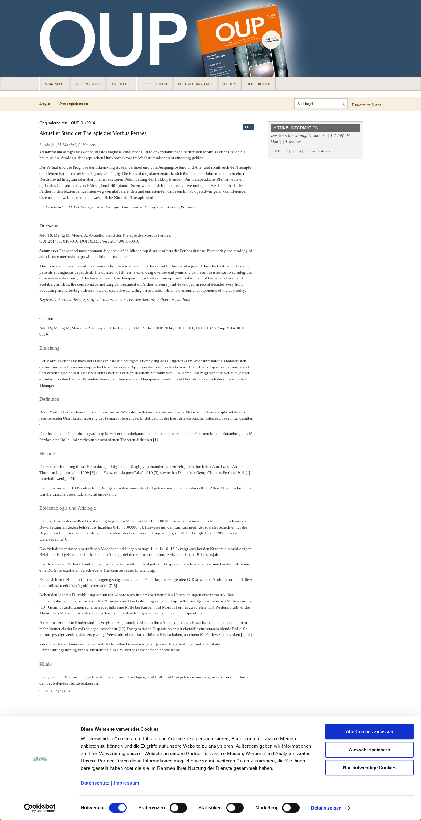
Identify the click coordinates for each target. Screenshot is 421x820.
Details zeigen (326, 807)
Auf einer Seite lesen (318, 151)
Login (44, 103)
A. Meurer (293, 141)
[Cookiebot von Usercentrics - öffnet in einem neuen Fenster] (40, 808)
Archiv (229, 84)
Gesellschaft (155, 84)
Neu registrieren (73, 103)
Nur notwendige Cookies (369, 767)
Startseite (55, 84)
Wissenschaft (88, 84)
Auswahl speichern (369, 749)
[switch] (178, 808)
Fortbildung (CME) (195, 84)
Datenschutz (95, 783)
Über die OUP (258, 84)
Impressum (126, 783)
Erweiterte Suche (367, 104)
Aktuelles (121, 84)
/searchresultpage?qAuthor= (302, 135)
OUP (47, 38)
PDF (248, 127)
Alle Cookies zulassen (369, 731)
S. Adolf (336, 135)
